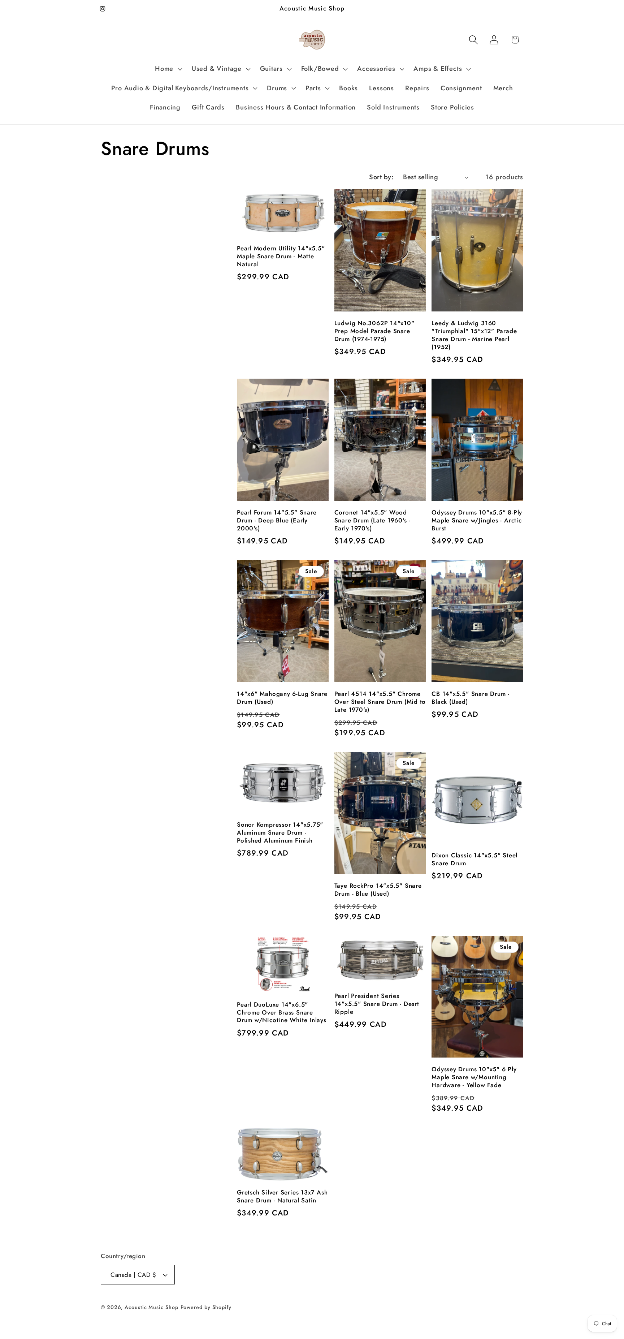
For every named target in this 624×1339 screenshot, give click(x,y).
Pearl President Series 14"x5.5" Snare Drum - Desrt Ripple (376, 1004)
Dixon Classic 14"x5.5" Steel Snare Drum (474, 859)
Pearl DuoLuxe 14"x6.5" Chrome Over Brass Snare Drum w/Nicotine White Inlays (281, 1013)
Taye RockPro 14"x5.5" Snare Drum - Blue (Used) (378, 890)
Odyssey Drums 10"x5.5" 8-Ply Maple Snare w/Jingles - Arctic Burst (477, 521)
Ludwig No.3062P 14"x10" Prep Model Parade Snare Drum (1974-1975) (374, 331)
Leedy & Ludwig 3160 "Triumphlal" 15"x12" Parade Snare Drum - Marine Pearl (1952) (474, 335)
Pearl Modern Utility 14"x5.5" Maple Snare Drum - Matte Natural (281, 256)
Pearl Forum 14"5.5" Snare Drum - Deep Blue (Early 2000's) (277, 521)
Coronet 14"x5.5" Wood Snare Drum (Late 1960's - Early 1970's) (372, 521)
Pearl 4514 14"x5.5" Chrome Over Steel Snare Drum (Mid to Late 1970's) (380, 702)
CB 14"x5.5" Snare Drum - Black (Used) (471, 698)
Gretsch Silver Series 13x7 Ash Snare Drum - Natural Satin (282, 1197)
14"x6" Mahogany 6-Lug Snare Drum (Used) (282, 698)
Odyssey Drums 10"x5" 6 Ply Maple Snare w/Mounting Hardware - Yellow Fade (474, 1077)
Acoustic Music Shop (151, 1307)
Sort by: (381, 177)
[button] (168, 69)
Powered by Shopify (206, 1307)
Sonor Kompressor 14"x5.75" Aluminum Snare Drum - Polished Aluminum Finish (280, 833)
